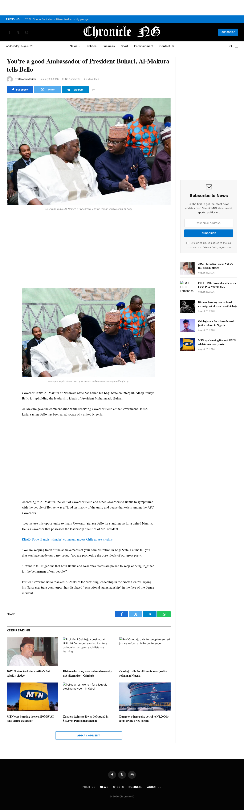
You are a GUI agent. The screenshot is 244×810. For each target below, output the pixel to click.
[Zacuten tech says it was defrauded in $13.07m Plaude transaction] (88, 696)
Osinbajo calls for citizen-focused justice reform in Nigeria (143, 673)
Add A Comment (88, 735)
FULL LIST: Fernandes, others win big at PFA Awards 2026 (217, 285)
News (73, 46)
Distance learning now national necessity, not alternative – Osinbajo (87, 673)
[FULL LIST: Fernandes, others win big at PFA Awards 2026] (187, 287)
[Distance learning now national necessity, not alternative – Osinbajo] (88, 651)
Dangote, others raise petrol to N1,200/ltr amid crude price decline (144, 718)
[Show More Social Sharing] (93, 89)
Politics (91, 46)
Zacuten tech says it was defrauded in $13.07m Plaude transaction (85, 718)
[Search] (231, 46)
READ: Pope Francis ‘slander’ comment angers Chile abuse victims (67, 539)
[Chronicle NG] (122, 32)
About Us (154, 786)
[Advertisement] (88, 250)
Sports (118, 786)
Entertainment (143, 46)
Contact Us (166, 46)
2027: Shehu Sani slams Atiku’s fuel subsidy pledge (57, 19)
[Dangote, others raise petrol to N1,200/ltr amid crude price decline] (145, 696)
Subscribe (228, 32)
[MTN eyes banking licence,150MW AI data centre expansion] (32, 696)
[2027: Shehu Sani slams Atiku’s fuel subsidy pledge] (32, 651)
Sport (124, 46)
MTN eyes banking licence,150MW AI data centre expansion (30, 718)
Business (109, 46)
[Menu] (236, 46)
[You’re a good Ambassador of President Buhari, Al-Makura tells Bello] (89, 151)
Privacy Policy (211, 247)
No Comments (72, 79)
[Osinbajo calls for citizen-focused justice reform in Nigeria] (145, 651)
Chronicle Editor (27, 79)
